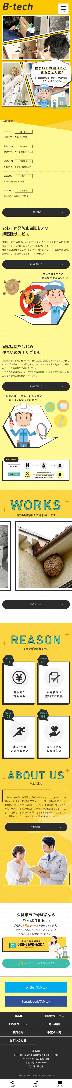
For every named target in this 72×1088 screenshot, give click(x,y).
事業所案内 (36, 827)
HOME (18, 1015)
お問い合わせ (18, 1040)
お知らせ (18, 1032)
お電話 (36, 1086)
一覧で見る (36, 212)
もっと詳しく (36, 264)
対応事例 (54, 1024)
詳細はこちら (36, 604)
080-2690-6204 (42, 1059)
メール (60, 1086)
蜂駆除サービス (54, 1015)
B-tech (36, 1050)
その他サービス (18, 1024)
